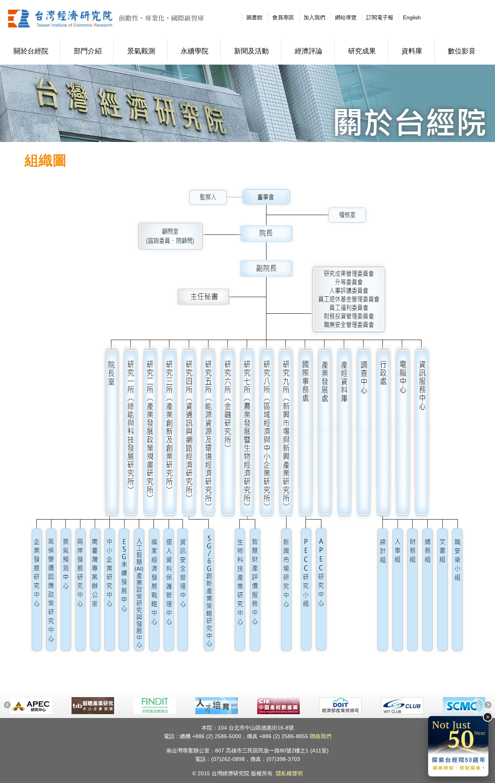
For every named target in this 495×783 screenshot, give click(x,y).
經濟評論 (309, 51)
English (412, 17)
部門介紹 (88, 51)
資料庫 (411, 51)
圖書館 (254, 17)
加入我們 (314, 17)
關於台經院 (31, 51)
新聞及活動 (251, 51)
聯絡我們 (320, 736)
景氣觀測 (141, 51)
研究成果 (362, 51)
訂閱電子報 (379, 17)
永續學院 (194, 51)
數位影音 (462, 51)
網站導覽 (346, 17)
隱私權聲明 (289, 773)
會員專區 (283, 17)
